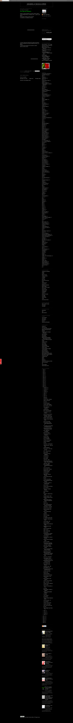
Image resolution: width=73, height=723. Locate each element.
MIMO (43, 202)
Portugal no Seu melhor (45, 227)
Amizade (45, 442)
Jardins (43, 186)
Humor (43, 176)
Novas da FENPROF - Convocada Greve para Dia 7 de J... (48, 465)
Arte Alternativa (44, 91)
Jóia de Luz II (44, 191)
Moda (43, 203)
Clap (42, 311)
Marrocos (43, 200)
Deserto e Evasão (44, 130)
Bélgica (43, 98)
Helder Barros (44, 310)
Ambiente (43, 81)
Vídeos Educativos (44, 261)
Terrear (43, 298)
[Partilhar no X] (37, 71)
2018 (44, 380)
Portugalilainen (44, 291)
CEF (42, 107)
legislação (43, 193)
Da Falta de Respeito (47, 403)
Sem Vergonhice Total (47, 562)
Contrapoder (43, 116)
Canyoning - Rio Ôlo (46, 541)
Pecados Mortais (44, 212)
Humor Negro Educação (45, 177)
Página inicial (31, 78)
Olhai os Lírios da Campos (46, 287)
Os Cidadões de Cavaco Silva (48, 517)
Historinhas (43, 174)
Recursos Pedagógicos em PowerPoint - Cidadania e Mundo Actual (47, 53)
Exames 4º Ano (46, 572)
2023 (44, 373)
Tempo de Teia (44, 297)
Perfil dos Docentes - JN (47, 600)
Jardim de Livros (44, 282)
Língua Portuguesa (44, 195)
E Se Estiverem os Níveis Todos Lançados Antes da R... (48, 423)
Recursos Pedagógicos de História (47, 60)
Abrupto (43, 272)
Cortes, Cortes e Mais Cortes (48, 605)
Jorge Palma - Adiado (47, 463)
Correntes (43, 278)
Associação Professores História (46, 328)
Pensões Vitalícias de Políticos (48, 486)
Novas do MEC (46, 452)
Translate (49, 40)
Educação (43, 142)
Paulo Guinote (44, 288)
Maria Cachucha (44, 312)
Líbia (42, 194)
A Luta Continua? (46, 487)
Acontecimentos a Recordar (46, 73)
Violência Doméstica (45, 262)
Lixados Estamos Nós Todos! (48, 476)
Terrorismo (43, 252)
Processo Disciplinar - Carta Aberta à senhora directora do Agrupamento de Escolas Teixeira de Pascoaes (49, 697)
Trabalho (43, 254)
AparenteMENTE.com (47, 567)
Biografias (43, 330)
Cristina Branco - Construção (48, 506)
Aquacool (43, 88)
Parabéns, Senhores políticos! (48, 417)
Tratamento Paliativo (47, 573)
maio (44, 396)
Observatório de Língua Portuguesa (47, 354)
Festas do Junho (46, 584)
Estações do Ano (44, 151)
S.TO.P (43, 245)
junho (45, 395)
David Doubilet (44, 335)
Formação (43, 165)
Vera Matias (43, 306)
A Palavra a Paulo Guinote (47, 602)
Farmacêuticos (44, 159)
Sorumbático (44, 296)
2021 (44, 376)
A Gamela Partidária (46, 471)
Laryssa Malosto (44, 317)
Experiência (45, 513)
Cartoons (43, 105)
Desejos (43, 127)
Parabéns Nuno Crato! (47, 470)
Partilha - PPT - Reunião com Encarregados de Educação (48, 688)
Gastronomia (44, 169)
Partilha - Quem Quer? (47, 400)
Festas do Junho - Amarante (48, 399)
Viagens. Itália (44, 260)
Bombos (43, 100)
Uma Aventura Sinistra (45, 299)
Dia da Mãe (45, 588)
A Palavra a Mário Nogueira (47, 404)
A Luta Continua (46, 457)
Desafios (43, 126)
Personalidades (44, 216)
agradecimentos (44, 78)
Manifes (43, 199)
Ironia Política (44, 184)
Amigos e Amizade (44, 82)
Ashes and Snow (44, 327)
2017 (44, 381)
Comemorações (44, 114)
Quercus (43, 358)
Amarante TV (44, 326)
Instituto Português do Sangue (46, 348)
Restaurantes (44, 243)
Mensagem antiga (37, 78)
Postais (43, 228)
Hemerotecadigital (44, 345)
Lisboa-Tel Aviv (44, 283)
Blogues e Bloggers (45, 99)
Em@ (43, 281)
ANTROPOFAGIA (46, 409)
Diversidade (43, 139)
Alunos (43, 79)
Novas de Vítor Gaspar (47, 421)
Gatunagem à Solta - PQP (47, 566)
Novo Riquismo (46, 596)
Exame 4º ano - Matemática (48, 556)
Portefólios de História (45, 224)
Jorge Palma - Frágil (46, 459)
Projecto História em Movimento (46, 235)
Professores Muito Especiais (46, 234)
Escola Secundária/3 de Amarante (47, 339)
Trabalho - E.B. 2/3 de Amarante (46, 255)
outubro (45, 390)
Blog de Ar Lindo (44, 274)
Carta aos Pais (46, 503)
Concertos (43, 115)
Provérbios (43, 237)
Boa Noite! (45, 501)
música (43, 207)
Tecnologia (43, 251)
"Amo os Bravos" (46, 595)
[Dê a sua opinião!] (36, 71)
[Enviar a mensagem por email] (35, 71)
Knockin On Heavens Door (47, 528)
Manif (44, 492)
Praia (42, 229)
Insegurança (43, 182)
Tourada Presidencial (47, 447)
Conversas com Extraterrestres (46, 117)
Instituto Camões (44, 347)
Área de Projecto (44, 89)
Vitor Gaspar (45, 516)
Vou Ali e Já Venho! (46, 522)
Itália (42, 185)
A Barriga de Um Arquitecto (46, 271)
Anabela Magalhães (36, 4)
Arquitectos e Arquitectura (45, 90)
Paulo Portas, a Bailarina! (47, 545)
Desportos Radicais (45, 132)
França (43, 167)
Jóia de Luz (43, 190)
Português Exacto (44, 356)
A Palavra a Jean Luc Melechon (48, 583)
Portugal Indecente (44, 226)
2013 (44, 386)
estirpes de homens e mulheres (46, 152)
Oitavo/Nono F (44, 319)
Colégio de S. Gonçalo (45, 113)
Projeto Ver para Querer (45, 236)
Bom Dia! (45, 606)
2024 (44, 372)
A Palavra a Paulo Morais (47, 479)
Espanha (43, 150)
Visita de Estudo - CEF (47, 521)
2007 (44, 622)
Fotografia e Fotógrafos (45, 166)
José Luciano (44, 318)
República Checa (44, 242)
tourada (43, 253)
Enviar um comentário (23, 77)
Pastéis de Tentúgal (46, 515)
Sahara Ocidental (44, 246)
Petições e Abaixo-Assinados (46, 217)
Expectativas (44, 157)
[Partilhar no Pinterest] (39, 71)
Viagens (43, 259)
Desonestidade (44, 131)
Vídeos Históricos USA (45, 365)
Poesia (43, 219)
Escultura (43, 148)
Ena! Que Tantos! (46, 436)
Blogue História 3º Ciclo (45, 46)
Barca (43, 97)
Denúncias (43, 125)
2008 (44, 621)
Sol (42, 363)
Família (43, 158)
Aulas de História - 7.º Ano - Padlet (47, 44)
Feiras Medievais (44, 160)
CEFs (43, 108)
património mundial (44, 211)
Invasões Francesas (45, 183)
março (45, 611)
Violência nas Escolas (45, 263)
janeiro (45, 614)
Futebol (43, 168)
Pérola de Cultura (44, 289)
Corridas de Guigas (46, 437)
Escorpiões (43, 147)
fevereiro (45, 613)
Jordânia (43, 192)
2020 (44, 377)
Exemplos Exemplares (45, 156)
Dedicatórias (44, 124)
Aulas (43, 92)
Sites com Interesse (45, 362)
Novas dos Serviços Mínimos (48, 414)
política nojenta (44, 221)
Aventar (43, 273)
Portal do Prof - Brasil (45, 355)
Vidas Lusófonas (44, 364)
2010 (44, 618)
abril (44, 610)
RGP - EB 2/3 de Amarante (47, 410)
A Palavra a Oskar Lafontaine (48, 580)
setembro (45, 391)
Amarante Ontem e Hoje (45, 80)
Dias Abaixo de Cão (45, 133)
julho (44, 394)
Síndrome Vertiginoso (47, 441)
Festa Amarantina (44, 161)
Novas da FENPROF (47, 438)
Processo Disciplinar (45, 233)
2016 (44, 382)
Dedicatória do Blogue (45, 123)
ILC (42, 178)
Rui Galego (43, 295)
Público (43, 357)
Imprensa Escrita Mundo (45, 346)
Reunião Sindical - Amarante (48, 469)
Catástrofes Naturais (45, 106)
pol (42, 220)
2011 (44, 617)
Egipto (43, 143)
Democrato (43, 279)
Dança (43, 122)
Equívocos (43, 144)
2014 (44, 385)
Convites (43, 118)
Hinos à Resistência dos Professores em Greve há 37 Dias (49, 679)
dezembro (45, 387)
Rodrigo (43, 244)
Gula (42, 173)
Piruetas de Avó (44, 290)
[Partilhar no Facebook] (38, 71)
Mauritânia (43, 201)
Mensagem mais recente (23, 78)
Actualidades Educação (45, 74)
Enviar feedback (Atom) (27, 80)
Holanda (43, 175)
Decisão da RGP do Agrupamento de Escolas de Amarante (49, 662)
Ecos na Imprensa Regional (46, 141)
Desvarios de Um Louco (45, 280)
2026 (44, 369)
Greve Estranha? (46, 491)
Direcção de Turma (44, 134)
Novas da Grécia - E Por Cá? (48, 405)
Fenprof (43, 340)
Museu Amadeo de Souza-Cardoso (47, 353)
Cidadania (43, 109)
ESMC (43, 149)
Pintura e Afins (44, 218)
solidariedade (44, 250)
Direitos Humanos (44, 135)
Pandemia (43, 209)
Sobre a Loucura (46, 529)
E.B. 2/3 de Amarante (45, 140)
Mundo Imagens (44, 286)
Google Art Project (44, 341)
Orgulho (43, 208)
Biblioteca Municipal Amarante (46, 329)
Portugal (43, 225)
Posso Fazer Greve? (47, 432)
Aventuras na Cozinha (45, 96)
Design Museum (44, 336)
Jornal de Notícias (44, 349)
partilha (43, 210)
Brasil (43, 101)
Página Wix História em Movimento (47, 45)
